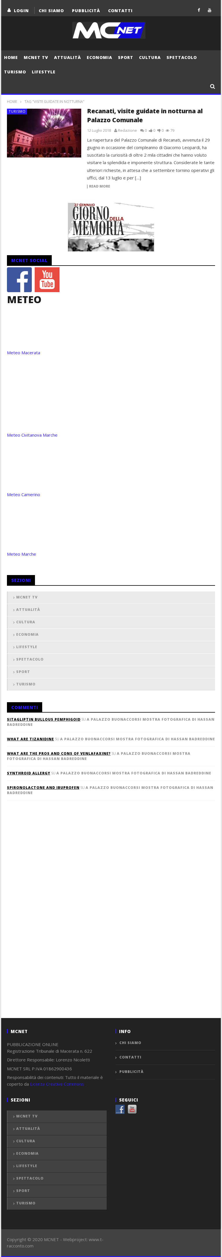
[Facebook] (199, 10)
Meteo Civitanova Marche (32, 435)
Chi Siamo (51, 10)
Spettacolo (181, 57)
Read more (99, 186)
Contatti (120, 10)
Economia (99, 57)
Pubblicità (86, 10)
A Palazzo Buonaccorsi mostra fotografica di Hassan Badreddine (137, 739)
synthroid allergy (28, 773)
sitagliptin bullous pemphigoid (44, 719)
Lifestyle (44, 72)
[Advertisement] (50, 918)
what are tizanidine (30, 739)
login (21, 10)
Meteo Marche (21, 554)
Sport (125, 57)
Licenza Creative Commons (57, 1084)
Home (11, 57)
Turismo (15, 72)
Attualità (67, 57)
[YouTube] (209, 10)
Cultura (150, 57)
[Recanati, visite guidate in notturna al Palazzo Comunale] (44, 133)
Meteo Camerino (23, 494)
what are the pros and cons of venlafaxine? (59, 753)
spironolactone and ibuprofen (43, 787)
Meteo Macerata (23, 352)
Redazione (127, 130)
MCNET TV (36, 57)
